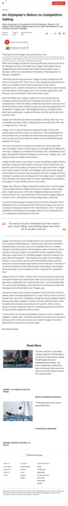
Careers (6, 475)
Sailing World (41, 472)
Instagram (23, 475)
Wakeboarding (41, 480)
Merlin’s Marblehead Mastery (48, 397)
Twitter (22, 472)
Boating (39, 466)
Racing (5, 10)
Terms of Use (7, 469)
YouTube (22, 478)
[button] (47, 34)
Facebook (23, 469)
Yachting (39, 483)
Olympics (9, 329)
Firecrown (47, 492)
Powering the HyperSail (45, 429)
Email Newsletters (25, 466)
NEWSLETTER (58, 3)
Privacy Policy (7, 466)
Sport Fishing (40, 478)
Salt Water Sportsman (43, 475)
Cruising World (41, 469)
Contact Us (6, 472)
